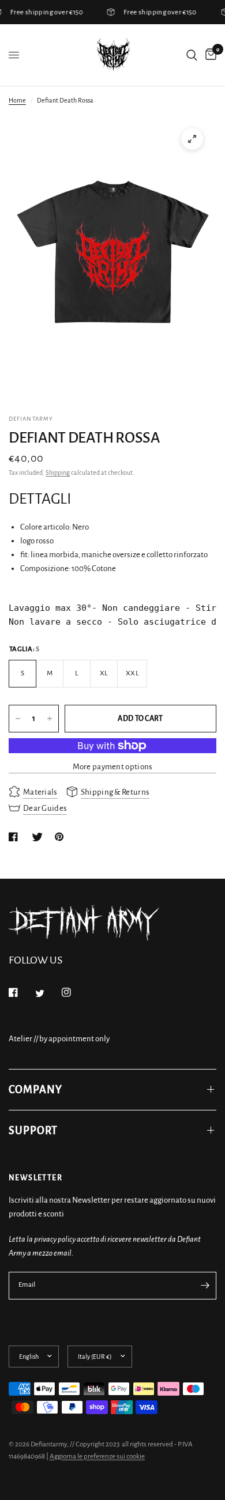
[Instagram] (74, 992)
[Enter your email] (204, 1285)
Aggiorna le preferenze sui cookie (97, 1456)
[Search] (191, 55)
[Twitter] (48, 993)
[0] (208, 55)
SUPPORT (33, 1130)
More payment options (113, 766)
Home (17, 100)
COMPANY (35, 1089)
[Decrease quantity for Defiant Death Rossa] (18, 718)
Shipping (58, 472)
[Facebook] (21, 992)
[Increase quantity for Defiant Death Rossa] (49, 718)
